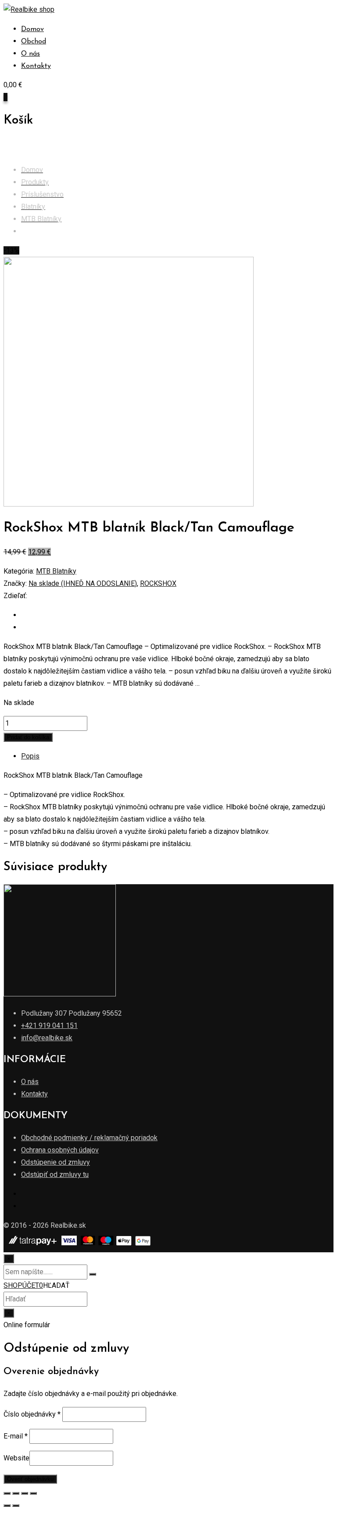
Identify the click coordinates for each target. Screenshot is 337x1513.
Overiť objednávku (30, 1479)
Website (16, 1458)
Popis (30, 756)
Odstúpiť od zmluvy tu (55, 1174)
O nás (30, 53)
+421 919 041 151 (49, 1025)
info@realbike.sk (46, 1038)
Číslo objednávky (32, 1414)
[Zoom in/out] (33, 1493)
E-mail (16, 1436)
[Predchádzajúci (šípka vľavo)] (7, 1505)
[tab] (177, 756)
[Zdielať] (15, 1493)
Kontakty (36, 66)
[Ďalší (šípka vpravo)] (15, 1505)
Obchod (33, 41)
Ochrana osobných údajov (60, 1150)
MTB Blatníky (56, 571)
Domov (32, 29)
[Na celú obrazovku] (24, 1493)
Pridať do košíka (28, 737)
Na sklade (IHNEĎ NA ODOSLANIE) (83, 583)
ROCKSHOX (158, 583)
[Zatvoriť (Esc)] (7, 1493)
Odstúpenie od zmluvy (55, 1162)
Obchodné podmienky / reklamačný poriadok (89, 1138)
